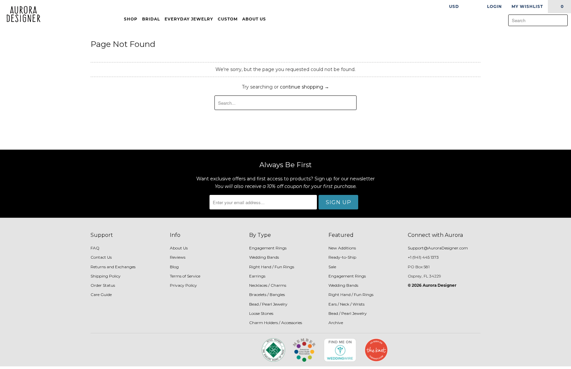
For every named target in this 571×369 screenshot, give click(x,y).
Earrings (257, 276)
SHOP (130, 19)
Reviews (177, 257)
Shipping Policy (106, 276)
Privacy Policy (183, 285)
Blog (174, 266)
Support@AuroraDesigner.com (438, 247)
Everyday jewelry (189, 19)
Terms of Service (185, 276)
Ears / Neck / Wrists (346, 304)
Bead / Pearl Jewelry (268, 304)
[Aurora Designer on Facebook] (207, 352)
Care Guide (101, 294)
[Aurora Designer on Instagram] (218, 352)
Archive (335, 322)
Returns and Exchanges (113, 266)
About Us (254, 19)
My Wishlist (527, 6)
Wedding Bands (264, 257)
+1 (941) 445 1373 (423, 257)
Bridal (151, 19)
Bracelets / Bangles (267, 294)
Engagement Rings (267, 247)
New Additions (342, 247)
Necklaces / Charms (267, 285)
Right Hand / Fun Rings (271, 266)
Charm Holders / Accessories (275, 322)
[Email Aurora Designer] (230, 352)
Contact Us (101, 257)
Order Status (103, 285)
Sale (332, 266)
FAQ (95, 247)
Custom (228, 19)
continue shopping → (304, 87)
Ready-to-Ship (342, 257)
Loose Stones (261, 313)
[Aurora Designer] (21, 14)
